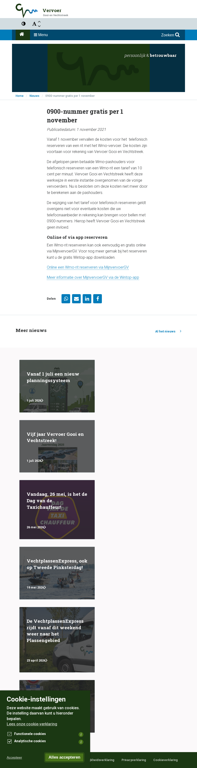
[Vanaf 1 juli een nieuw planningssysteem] (57, 386)
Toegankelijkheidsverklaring (94, 760)
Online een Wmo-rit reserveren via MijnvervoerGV (88, 267)
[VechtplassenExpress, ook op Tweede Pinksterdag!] (57, 573)
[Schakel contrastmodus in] (23, 24)
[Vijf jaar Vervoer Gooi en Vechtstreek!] (57, 446)
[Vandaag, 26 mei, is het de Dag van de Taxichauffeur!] (57, 509)
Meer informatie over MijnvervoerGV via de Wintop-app (93, 277)
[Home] (23, 35)
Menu (42, 35)
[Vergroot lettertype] (39, 21)
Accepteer (14, 757)
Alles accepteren (64, 757)
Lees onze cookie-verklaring (32, 724)
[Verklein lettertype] (39, 26)
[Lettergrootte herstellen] (34, 24)
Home (20, 96)
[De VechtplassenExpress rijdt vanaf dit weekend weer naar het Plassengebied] (57, 640)
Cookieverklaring (165, 760)
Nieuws (34, 96)
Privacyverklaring (134, 760)
